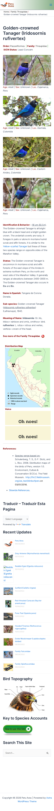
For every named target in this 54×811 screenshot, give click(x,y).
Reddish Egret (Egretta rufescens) (29, 566)
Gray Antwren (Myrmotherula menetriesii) (32, 553)
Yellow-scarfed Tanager (15, 246)
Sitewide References (19, 490)
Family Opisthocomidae (25, 664)
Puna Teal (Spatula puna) (25, 613)
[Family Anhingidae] (42, 336)
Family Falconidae (22, 651)
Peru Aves (19, 541)
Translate (26, 524)
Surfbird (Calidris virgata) (25, 588)
